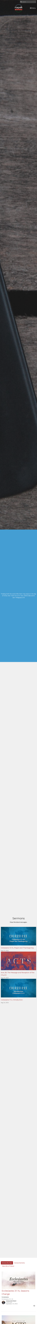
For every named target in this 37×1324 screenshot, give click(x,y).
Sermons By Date (7, 1263)
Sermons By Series (19, 1263)
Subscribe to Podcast (8, 1266)
